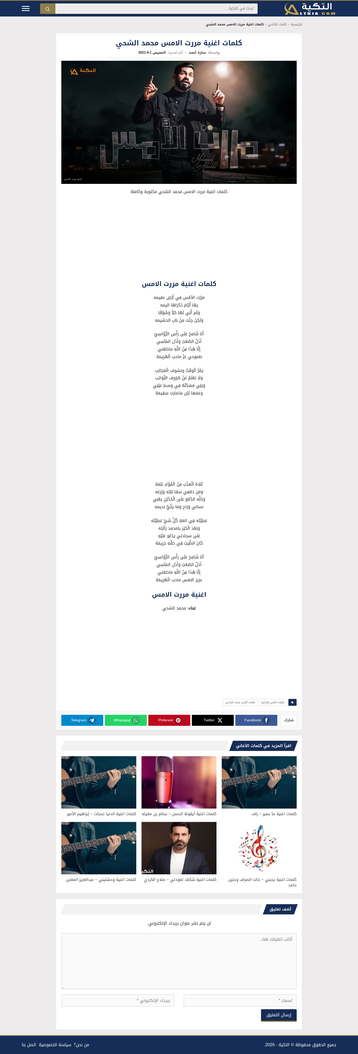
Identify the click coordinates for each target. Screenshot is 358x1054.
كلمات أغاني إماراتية (272, 702)
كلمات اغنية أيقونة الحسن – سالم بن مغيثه (179, 813)
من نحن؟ (81, 1045)
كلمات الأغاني (277, 24)
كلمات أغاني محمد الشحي (240, 702)
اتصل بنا (29, 1045)
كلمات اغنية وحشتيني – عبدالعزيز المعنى (101, 879)
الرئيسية (296, 24)
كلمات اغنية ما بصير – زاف (274, 813)
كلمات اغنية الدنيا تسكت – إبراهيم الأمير (101, 813)
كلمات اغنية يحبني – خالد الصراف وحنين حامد (262, 882)
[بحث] (47, 8)
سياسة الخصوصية (55, 1045)
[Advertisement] (179, 238)
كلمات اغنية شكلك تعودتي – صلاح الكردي (180, 879)
